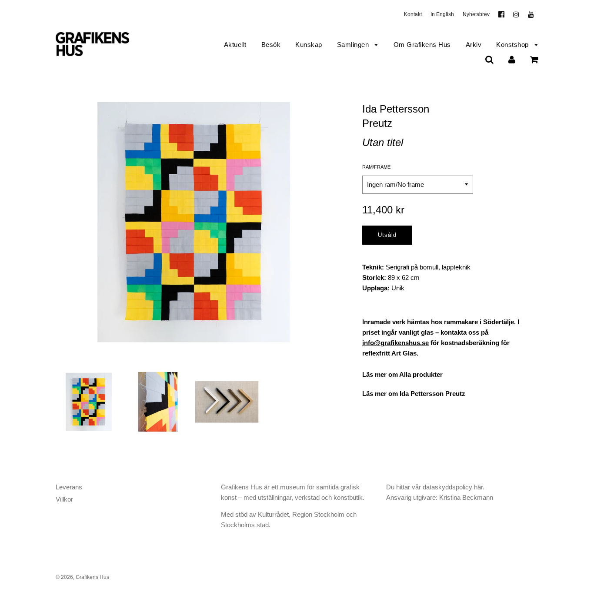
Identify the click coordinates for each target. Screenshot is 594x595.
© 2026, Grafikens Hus (82, 577)
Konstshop (513, 44)
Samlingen (354, 44)
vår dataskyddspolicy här (446, 487)
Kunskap (308, 44)
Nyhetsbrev (476, 14)
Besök (271, 44)
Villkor (64, 499)
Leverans (69, 487)
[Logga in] (511, 59)
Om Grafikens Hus (422, 44)
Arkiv (474, 44)
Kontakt (413, 14)
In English (442, 14)
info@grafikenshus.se (395, 342)
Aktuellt (235, 44)
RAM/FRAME (376, 167)
